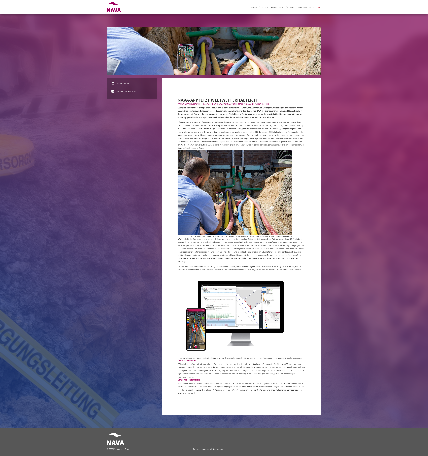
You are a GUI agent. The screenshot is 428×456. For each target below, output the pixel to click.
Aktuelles (276, 7)
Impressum (206, 449)
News (127, 83)
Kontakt (302, 7)
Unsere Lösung (258, 7)
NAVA (119, 83)
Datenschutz (218, 449)
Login (312, 7)
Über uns (290, 7)
